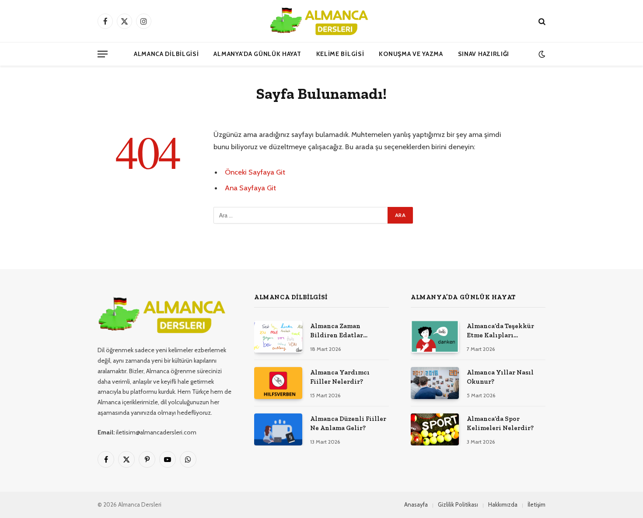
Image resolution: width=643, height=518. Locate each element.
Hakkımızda (502, 504)
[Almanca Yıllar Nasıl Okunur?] (435, 383)
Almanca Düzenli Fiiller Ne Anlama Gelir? (348, 423)
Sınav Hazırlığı (484, 54)
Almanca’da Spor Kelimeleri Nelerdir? (500, 423)
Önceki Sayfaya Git (255, 172)
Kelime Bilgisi (340, 54)
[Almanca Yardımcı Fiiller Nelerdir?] (278, 383)
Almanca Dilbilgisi (166, 54)
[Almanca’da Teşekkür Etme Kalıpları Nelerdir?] (435, 337)
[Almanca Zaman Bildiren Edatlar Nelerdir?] (278, 337)
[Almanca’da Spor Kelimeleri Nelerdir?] (435, 429)
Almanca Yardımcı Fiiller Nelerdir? (340, 376)
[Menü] (103, 54)
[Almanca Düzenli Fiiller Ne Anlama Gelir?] (278, 429)
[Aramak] (541, 21)
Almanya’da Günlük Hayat (257, 54)
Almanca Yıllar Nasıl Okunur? (500, 376)
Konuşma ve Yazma (411, 54)
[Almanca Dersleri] (321, 21)
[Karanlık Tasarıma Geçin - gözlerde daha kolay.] (540, 54)
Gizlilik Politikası (458, 504)
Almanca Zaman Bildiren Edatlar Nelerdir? (336, 331)
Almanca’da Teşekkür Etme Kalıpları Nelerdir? (500, 331)
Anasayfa (416, 504)
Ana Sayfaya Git (250, 187)
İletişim (536, 504)
